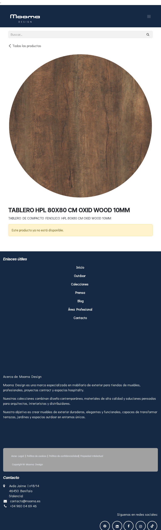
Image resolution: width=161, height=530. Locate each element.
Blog (81, 301)
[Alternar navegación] (149, 16)
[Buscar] (148, 34)
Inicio (80, 267)
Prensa (80, 292)
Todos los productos (26, 46)
